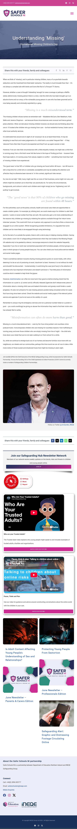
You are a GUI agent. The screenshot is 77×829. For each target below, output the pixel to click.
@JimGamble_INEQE (67, 425)
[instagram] (69, 3)
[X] (60, 70)
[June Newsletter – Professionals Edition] (56, 672)
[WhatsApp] (67, 70)
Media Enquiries (8, 790)
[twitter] (73, 3)
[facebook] (66, 3)
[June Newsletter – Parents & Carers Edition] (20, 680)
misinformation (15, 279)
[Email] (70, 70)
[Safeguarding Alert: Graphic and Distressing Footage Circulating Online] (56, 713)
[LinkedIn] (63, 70)
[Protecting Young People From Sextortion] (56, 631)
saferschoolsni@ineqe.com (22, 3)
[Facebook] (56, 70)
